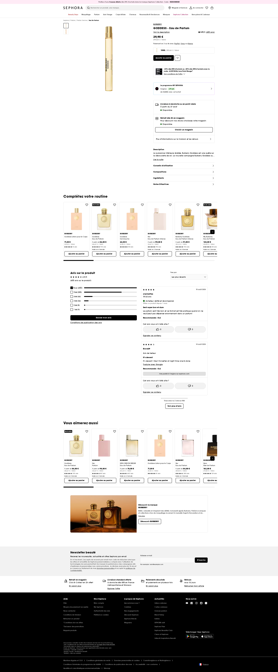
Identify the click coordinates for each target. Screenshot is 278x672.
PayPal (177, 44)
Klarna (190, 44)
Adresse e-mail (146, 556)
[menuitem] (177, 7)
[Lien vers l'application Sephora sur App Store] (207, 636)
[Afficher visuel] (66, 25)
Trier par (173, 272)
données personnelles (105, 568)
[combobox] (189, 277)
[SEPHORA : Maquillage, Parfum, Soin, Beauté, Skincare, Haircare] (73, 8)
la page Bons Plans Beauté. (106, 644)
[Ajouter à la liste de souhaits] (87, 205)
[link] (103, 317)
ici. (112, 643)
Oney (183, 44)
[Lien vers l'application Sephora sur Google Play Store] (192, 636)
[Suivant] (212, 232)
